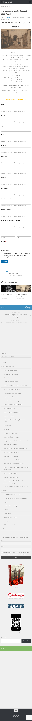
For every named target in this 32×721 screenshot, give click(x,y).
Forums (4, 490)
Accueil (4, 362)
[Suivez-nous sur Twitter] (29, 307)
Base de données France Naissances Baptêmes (15, 448)
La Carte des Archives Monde (11, 374)
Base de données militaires (10, 444)
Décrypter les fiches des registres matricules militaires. (15, 421)
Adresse (3, 177)
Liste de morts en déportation (11, 477)
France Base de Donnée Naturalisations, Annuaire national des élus (15, 468)
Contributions (7, 513)
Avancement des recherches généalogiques (16, 498)
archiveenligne (7, 17)
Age (2, 126)
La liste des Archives (7, 378)
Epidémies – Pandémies (10, 433)
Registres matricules (9, 416)
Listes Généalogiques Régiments (13, 389)
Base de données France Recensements (13, 463)
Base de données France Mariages (12, 460)
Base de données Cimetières (11, 456)
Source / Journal (6, 209)
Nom (2, 104)
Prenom (3, 115)
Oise (2, 6)
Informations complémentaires (10, 220)
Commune (4, 167)
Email (2, 546)
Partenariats (7, 521)
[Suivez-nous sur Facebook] (26, 307)
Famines (7, 429)
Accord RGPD (5, 250)
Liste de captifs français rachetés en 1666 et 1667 (16, 487)
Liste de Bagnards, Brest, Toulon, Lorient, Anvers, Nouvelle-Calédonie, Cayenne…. (15, 482)
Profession (4, 135)
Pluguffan (7, 6)
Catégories (4, 353)
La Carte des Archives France (11, 370)
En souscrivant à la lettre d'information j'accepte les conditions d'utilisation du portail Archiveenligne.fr (15, 553)
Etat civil (3, 145)
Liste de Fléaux (7, 425)
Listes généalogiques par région (13, 393)
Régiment (4, 156)
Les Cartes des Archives (8, 366)
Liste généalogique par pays (12, 397)
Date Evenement (6, 199)
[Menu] (30, 2)
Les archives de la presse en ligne (12, 401)
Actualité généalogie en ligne (11, 506)
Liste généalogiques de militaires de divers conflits (16, 441)
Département (5, 188)
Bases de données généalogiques (11, 437)
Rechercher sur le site (6, 638)
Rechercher (26, 641)
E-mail (3, 241)
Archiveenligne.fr (6, 2)
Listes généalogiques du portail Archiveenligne (15, 385)
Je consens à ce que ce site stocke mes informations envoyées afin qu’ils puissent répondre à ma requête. (17, 255)
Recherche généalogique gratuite (12, 494)
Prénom (3, 237)
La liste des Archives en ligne (11, 381)
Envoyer (4, 261)
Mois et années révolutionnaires (12, 412)
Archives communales (9, 408)
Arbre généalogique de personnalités (13, 404)
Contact (6, 509)
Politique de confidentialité (10, 525)
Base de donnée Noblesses (10, 473)
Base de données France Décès (11, 452)
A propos (5, 502)
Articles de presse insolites (10, 517)
